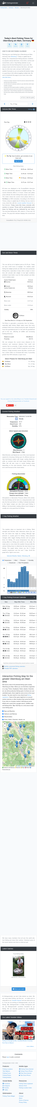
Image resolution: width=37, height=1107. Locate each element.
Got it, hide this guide (28, 97)
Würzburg (14, 56)
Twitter (6, 1090)
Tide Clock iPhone (25, 1075)
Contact (21, 1096)
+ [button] (4, 724)
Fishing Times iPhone (26, 1071)
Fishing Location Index (25, 1087)
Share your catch (19, 989)
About (20, 1098)
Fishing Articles (7, 1077)
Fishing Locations (8, 1069)
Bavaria (17, 7)
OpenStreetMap (25, 766)
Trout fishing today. (18, 953)
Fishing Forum (7, 1073)
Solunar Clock (23, 1085)
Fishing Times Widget (9, 1096)
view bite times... (7, 77)
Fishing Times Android (26, 1069)
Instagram (7, 1085)
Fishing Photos (7, 1075)
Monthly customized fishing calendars (14, 666)
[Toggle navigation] (33, 3)
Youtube (6, 1087)
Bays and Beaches (9, 711)
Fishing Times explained (26, 1083)
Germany (11, 7)
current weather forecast (24, 203)
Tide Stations (6, 1071)
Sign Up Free (18, 161)
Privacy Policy (23, 1102)
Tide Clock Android (25, 1073)
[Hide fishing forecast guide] (34, 51)
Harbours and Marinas (10, 714)
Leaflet (18, 766)
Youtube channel (16, 1000)
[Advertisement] (18, 22)
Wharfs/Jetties (8, 716)
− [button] (4, 726)
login (8, 1057)
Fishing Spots (3, 7)
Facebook (7, 1083)
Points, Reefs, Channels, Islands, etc (14, 719)
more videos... (31, 1046)
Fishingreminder (12, 3)
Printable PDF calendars (11, 668)
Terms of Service (23, 1100)
